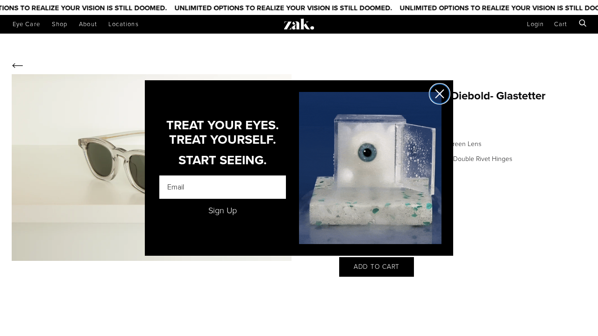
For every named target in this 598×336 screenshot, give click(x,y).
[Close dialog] (439, 94)
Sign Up (222, 210)
